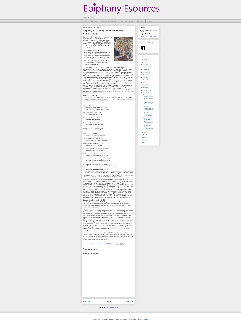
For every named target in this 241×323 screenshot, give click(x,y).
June (144, 80)
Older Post (129, 301)
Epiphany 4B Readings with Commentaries (148, 102)
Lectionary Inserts (127, 21)
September (146, 72)
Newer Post (87, 301)
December (146, 64)
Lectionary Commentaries (109, 21)
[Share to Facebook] (121, 244)
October (145, 69)
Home (85, 21)
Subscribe (140, 21)
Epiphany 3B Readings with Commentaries (148, 108)
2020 (143, 132)
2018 (143, 137)
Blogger (146, 319)
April (144, 85)
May (144, 82)
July (144, 77)
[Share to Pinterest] (123, 244)
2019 (143, 135)
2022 (143, 59)
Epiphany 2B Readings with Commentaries (148, 113)
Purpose (94, 21)
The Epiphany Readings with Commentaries (148, 126)
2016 (143, 142)
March (145, 87)
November (146, 67)
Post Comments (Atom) (112, 307)
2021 (143, 62)
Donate (150, 21)
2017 (143, 140)
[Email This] (116, 244)
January (145, 92)
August (145, 74)
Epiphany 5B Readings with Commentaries (148, 96)
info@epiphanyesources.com (148, 36)
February (146, 90)
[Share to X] (119, 244)
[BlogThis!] (117, 244)
